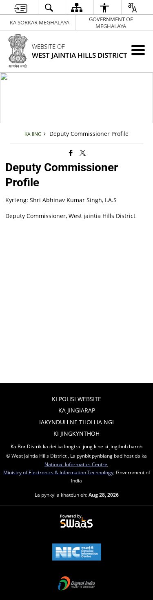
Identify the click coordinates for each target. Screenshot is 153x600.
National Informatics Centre (75, 464)
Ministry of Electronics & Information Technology (58, 472)
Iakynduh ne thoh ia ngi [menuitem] (76, 422)
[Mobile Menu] (138, 50)
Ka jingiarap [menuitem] (76, 410)
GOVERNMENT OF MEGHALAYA (111, 22)
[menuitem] (20, 7)
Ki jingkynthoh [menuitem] (76, 433)
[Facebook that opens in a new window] (71, 152)
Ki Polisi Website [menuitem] (76, 399)
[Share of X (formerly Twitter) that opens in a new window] (83, 152)
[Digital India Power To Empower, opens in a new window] (77, 584)
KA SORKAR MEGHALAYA (39, 22)
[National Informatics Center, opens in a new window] (76, 552)
